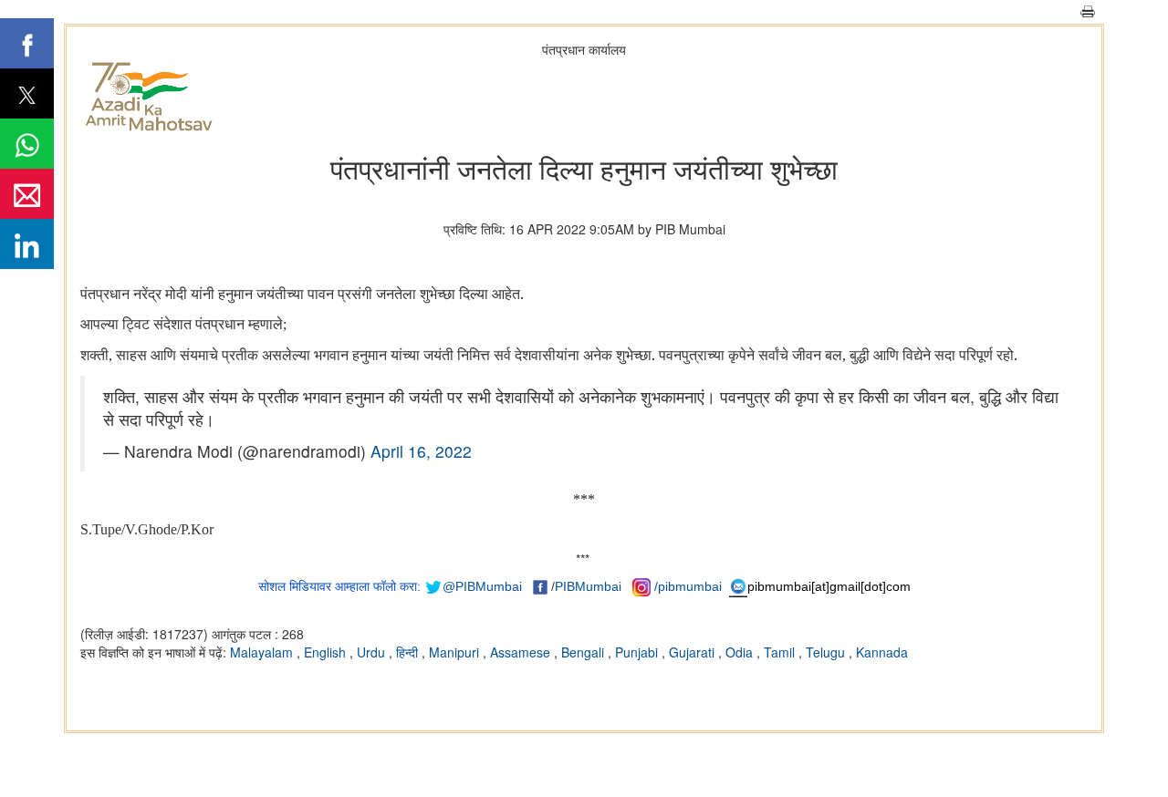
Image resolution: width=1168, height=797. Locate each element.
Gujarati (693, 652)
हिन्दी (409, 652)
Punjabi (638, 652)
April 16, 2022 (421, 451)
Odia (740, 652)
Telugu (827, 652)
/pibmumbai (688, 586)
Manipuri (456, 652)
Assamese (522, 652)
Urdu (373, 652)
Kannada (882, 652)
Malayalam (263, 652)
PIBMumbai (588, 586)
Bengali (584, 652)
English (326, 652)
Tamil (781, 652)
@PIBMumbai (482, 586)
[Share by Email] (27, 194)
